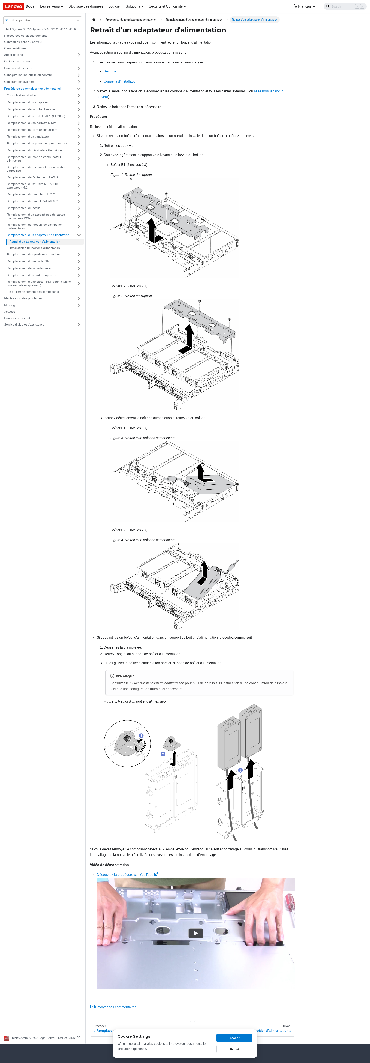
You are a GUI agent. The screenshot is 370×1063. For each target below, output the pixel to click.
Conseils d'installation (21, 95)
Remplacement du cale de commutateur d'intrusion (34, 158)
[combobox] (10, 20)
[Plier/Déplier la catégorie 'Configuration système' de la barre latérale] (79, 81)
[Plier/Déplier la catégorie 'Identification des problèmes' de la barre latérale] (79, 298)
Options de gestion (17, 61)
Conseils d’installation (120, 81)
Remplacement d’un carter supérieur (32, 275)
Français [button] (305, 6)
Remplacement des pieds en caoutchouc (34, 254)
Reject (234, 1049)
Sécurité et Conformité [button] (166, 6)
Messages (11, 305)
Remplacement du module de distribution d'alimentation (35, 226)
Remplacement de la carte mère (29, 268)
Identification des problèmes (23, 298)
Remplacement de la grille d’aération (32, 109)
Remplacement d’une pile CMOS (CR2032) (36, 116)
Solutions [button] (133, 6)
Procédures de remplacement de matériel (32, 88)
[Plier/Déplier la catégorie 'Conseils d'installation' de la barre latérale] (79, 95)
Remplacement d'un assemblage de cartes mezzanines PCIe (36, 216)
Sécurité (110, 71)
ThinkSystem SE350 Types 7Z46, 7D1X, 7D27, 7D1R (40, 29)
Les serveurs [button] (50, 6)
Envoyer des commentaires (115, 1007)
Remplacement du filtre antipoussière (32, 129)
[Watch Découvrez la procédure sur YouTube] (195, 933)
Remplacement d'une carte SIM (28, 261)
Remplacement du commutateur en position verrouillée (36, 169)
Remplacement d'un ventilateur (28, 136)
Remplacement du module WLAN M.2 (32, 201)
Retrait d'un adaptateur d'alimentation (34, 241)
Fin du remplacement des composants (33, 291)
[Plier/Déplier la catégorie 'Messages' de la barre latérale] (79, 305)
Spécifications (13, 54)
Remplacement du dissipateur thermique (34, 150)
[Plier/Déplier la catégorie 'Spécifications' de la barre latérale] (79, 54)
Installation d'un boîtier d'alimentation (34, 247)
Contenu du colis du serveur (23, 42)
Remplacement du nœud (23, 208)
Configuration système (19, 81)
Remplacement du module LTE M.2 (31, 194)
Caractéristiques (15, 48)
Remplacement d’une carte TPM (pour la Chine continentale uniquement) (39, 283)
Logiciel (115, 6)
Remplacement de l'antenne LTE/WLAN (34, 177)
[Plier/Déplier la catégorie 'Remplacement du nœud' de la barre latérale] (79, 208)
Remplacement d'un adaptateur (28, 102)
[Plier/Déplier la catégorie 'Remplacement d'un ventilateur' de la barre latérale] (79, 136)
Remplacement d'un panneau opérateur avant (38, 143)
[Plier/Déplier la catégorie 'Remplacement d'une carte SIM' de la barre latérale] (79, 261)
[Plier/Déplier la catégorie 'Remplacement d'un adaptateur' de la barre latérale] (79, 102)
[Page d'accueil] (94, 19)
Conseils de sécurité (18, 318)
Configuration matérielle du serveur (28, 75)
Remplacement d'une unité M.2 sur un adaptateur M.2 (33, 185)
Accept (234, 1038)
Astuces (9, 311)
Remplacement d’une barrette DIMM (31, 123)
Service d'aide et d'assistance (24, 324)
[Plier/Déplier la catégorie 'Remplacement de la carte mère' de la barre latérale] (79, 268)
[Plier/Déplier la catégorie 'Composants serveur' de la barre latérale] (79, 68)
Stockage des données (86, 6)
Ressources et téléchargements (25, 35)
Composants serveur (18, 68)
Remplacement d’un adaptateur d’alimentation (38, 235)
